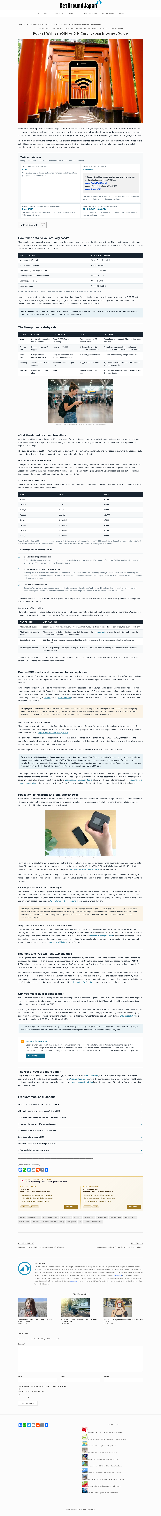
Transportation (90, 13)
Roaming (61, 1222)
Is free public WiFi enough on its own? (34, 1150)
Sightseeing (59, 13)
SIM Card (57, 24)
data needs (31, 1217)
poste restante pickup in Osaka (78, 780)
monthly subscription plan (101, 936)
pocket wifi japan (89, 1217)
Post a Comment (117, 28)
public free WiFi (36, 1222)
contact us (73, 1281)
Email (63, 1376)
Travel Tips (74, 13)
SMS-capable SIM (128, 1016)
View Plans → (71, 1207)
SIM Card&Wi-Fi (108, 13)
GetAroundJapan (39, 1263)
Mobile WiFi (77, 1217)
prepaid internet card (130, 1217)
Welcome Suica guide (78, 1079)
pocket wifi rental (102, 1217)
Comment (21, 1344)
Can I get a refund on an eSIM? (31, 1137)
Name (20, 1376)
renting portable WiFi (49, 1222)
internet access (47, 1217)
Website (106, 1376)
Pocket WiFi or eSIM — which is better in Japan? (38, 1104)
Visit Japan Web (91, 1076)
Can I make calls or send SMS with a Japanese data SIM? (42, 1117)
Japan (56, 1217)
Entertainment (43, 13)
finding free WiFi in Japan (84, 982)
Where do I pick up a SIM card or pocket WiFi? (37, 1144)
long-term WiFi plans (58, 942)
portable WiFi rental (115, 1217)
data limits (22, 1217)
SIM (80, 1222)
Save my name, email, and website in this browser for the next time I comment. (43, 1386)
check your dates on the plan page (84, 869)
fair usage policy (100, 632)
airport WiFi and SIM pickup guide (53, 733)
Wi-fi (105, 28)
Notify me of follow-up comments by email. (31, 1391)
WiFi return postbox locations (63, 901)
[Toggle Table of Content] (41, 225)
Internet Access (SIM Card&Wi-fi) (38, 24)
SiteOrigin (92, 1509)
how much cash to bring (82, 1082)
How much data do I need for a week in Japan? (38, 1124)
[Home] (80, 8)
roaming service (71, 1222)
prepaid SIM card (24, 1222)
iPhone (47, 697)
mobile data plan (66, 1217)
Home (21, 24)
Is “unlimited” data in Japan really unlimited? (37, 1130)
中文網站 (121, 13)
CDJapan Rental (117, 1275)
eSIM (39, 1217)
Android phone (64, 697)
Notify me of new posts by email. (27, 1397)
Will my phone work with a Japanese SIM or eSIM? (39, 1111)
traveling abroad (97, 1222)
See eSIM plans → (35, 1056)
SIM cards (86, 1222)
